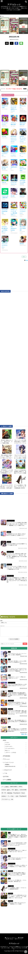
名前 (1, 620)
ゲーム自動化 (7, 779)
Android (4, 789)
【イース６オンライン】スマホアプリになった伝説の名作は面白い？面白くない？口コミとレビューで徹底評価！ (17, 670)
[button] (7, 43)
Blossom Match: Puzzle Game (23, 168)
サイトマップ (19, 938)
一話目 (16, 796)
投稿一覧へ (24, 734)
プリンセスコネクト (10, 748)
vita (12, 799)
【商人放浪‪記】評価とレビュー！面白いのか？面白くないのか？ (6, 457)
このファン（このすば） (11, 752)
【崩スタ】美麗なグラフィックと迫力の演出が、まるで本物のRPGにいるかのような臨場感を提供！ (17, 730)
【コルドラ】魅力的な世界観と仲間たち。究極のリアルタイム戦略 (20, 471)
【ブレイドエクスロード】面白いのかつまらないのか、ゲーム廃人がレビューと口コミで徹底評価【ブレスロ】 (17, 568)
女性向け (4, 796)
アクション (9, 564)
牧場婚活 (9, 532)
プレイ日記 (11, 796)
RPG (9, 651)
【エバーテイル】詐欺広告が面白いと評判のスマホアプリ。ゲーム (20, 442)
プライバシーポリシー (11, 937)
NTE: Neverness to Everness (13, 228)
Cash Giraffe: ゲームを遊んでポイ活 (23, 182)
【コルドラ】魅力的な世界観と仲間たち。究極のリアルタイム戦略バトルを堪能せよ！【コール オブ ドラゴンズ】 (17, 874)
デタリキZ (7, 744)
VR (2, 793)
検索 (25, 643)
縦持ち (9, 790)
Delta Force (22, 195)
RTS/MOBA (10, 691)
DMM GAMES (13, 786)
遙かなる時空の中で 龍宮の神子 (23, 228)
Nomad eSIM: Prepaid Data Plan (5, 211)
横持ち (17, 790)
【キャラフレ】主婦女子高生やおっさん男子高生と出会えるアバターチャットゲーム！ (17, 685)
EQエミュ (7, 750)
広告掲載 (21, 937)
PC (5, 793)
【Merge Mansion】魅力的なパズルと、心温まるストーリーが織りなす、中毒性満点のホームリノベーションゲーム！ (17, 703)
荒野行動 (22, 243)
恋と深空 (13, 195)
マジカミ (7, 742)
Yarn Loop (4, 136)
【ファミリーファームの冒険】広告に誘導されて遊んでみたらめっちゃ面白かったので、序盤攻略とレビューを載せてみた (17, 524)
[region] (14, 57)
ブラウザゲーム (6, 799)
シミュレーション (10, 520)
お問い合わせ (10, 938)
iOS (13, 789)
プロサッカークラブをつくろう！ (5, 245)
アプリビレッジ (14, 4)
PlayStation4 (16, 793)
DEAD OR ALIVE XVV (10, 766)
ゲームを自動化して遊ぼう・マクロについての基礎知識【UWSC (20, 487)
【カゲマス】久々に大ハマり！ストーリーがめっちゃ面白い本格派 (20, 457)
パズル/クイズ (11, 700)
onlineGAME (23, 789)
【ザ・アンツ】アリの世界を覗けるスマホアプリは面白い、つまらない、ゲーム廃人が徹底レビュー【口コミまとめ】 (17, 896)
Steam (23, 793)
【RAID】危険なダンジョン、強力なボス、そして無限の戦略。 (6, 442)
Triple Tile (4, 182)
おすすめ (9, 542)
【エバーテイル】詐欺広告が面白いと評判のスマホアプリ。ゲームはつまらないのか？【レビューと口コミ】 (17, 844)
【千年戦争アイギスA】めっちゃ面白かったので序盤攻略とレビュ (6, 471)
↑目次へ (24, 256)
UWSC (20, 786)
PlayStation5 (22, 796)
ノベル (5, 773)
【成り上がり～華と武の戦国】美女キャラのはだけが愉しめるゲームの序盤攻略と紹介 (17, 721)
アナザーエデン (10, 551)
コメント (2, 625)
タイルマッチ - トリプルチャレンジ (23, 211)
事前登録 (9, 793)
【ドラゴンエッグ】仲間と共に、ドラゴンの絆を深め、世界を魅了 (6, 487)
